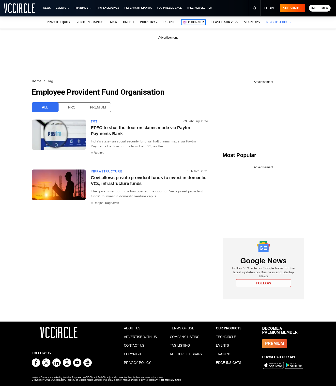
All (45, 107)
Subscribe (292, 8)
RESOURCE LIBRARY (186, 354)
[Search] (254, 8)
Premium (98, 107)
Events (61, 7)
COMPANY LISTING (184, 337)
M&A (113, 22)
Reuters (99, 152)
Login (269, 8)
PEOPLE (169, 22)
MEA (324, 8)
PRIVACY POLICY (137, 363)
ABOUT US (132, 328)
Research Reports (138, 7)
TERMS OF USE (182, 328)
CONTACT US (134, 345)
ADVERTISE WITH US (140, 337)
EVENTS (222, 345)
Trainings (81, 7)
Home (36, 81)
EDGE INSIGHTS (228, 363)
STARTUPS (252, 22)
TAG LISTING (180, 345)
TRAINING (223, 354)
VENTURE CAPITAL (90, 22)
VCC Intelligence (169, 7)
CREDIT (128, 22)
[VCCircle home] (19, 8)
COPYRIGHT (133, 354)
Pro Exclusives (108, 7)
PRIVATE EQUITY (59, 22)
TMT (94, 121)
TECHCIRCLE (226, 337)
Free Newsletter (199, 7)
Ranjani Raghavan (106, 203)
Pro (71, 107)
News (47, 7)
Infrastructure (106, 171)
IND (314, 8)
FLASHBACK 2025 (225, 22)
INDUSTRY (147, 22)
